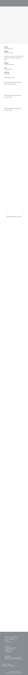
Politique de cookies (6, 664)
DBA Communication (17, 673)
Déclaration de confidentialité (8, 666)
